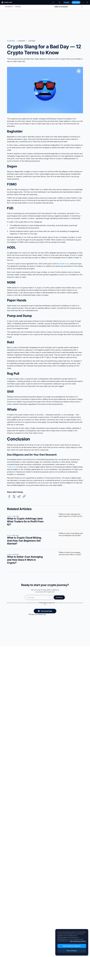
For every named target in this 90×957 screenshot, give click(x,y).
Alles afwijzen (72, 951)
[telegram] (19, 496)
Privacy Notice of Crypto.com (46, 602)
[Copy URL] (24, 496)
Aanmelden (76, 2)
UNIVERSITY (9, 6)
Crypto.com (11, 467)
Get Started (59, 597)
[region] (71, 942)
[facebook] (9, 496)
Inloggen (66, 2)
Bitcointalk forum (62, 264)
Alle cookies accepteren (72, 946)
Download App (46, 611)
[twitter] (14, 496)
